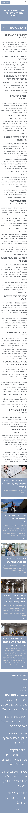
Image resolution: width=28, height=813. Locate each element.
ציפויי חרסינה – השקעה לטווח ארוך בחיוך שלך (15, 738)
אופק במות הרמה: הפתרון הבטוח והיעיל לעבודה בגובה (14, 518)
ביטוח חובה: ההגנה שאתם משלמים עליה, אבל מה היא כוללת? (14, 483)
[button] (16, 2)
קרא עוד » (23, 495)
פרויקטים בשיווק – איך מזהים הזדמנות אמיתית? (15, 797)
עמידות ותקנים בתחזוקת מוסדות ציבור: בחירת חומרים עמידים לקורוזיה (15, 598)
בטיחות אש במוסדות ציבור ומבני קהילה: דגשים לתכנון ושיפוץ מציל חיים (14, 641)
